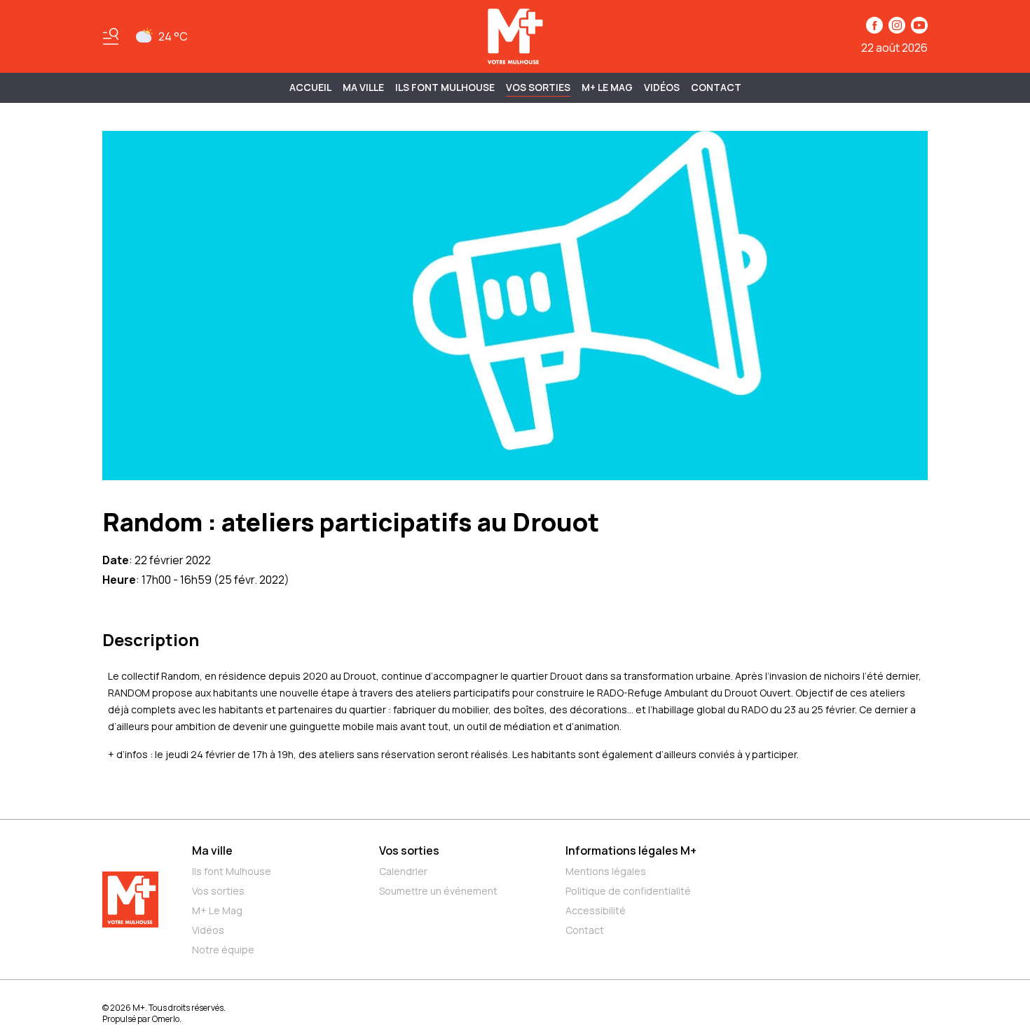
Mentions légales (605, 871)
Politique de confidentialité (628, 890)
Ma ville (212, 850)
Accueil (310, 87)
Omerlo (165, 1019)
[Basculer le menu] (110, 36)
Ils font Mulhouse (231, 871)
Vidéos (662, 87)
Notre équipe (223, 949)
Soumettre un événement (438, 890)
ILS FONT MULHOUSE (445, 87)
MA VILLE (363, 87)
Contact (716, 87)
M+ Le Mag (607, 87)
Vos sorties (538, 87)
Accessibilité (595, 910)
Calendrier (403, 871)
